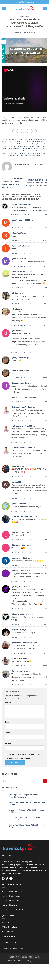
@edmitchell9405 (18, 504)
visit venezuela (18, 155)
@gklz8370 (16, 466)
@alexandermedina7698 (21, 407)
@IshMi (14, 309)
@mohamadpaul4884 (20, 220)
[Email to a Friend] (26, 131)
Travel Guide (24, 16)
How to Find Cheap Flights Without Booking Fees (26, 826)
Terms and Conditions (10, 936)
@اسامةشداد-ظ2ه (18, 246)
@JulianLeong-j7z (19, 383)
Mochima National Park (20, 146)
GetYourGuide (17, 949)
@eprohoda (16, 630)
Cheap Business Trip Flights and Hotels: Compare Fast (25, 818)
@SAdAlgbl (16, 233)
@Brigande (16, 293)
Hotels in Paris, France (11, 896)
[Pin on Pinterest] (31, 131)
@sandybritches (18, 587)
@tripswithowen (18, 671)
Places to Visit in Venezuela (32, 148)
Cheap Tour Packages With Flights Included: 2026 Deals (26, 811)
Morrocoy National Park (37, 146)
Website (8, 743)
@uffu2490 (16, 331)
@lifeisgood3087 (18, 571)
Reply (45, 214)
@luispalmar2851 (18, 532)
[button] (4, 8)
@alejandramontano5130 (22, 516)
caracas (25, 141)
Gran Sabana (39, 141)
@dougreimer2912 (19, 558)
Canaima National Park (14, 141)
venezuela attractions (32, 151)
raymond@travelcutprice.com (24, 2)
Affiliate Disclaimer (9, 927)
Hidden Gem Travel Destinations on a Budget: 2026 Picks (27, 803)
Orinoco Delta (17, 148)
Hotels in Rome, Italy (10, 905)
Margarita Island (31, 144)
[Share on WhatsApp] (14, 131)
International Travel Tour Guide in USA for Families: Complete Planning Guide (36, 183)
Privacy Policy (7, 931)
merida (10, 146)
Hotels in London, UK (10, 900)
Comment (9, 702)
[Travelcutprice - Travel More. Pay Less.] (24, 8)
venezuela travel (29, 153)
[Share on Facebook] (18, 131)
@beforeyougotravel (18, 204)
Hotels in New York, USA (12, 892)
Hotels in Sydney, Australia (12, 909)
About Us (5, 923)
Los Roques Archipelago (17, 144)
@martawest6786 (18, 259)
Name (7, 722)
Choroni (31, 141)
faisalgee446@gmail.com (24, 34)
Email (7, 733)
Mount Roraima (8, 148)
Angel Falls (38, 139)
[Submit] (45, 781)
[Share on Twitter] (22, 131)
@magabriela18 (18, 358)
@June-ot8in (16, 658)
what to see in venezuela (32, 155)
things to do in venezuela (16, 151)
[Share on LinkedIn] (35, 131)
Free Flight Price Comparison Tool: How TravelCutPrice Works (25, 796)
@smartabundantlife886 (21, 643)
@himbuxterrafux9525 (21, 271)
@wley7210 (16, 482)
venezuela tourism (17, 153)
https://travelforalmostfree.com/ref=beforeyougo (28, 210)
